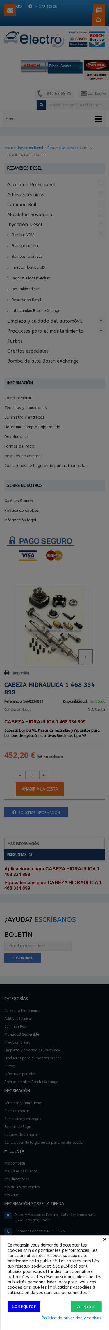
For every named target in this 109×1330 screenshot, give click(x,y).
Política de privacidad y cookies (71, 1318)
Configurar (24, 1306)
